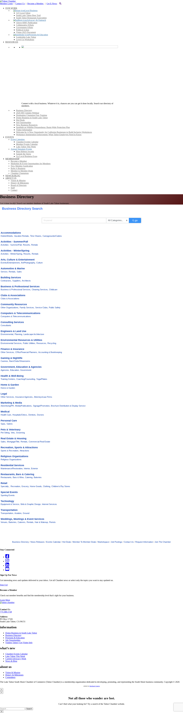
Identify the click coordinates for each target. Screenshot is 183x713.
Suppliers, (16, 281)
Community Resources (14, 304)
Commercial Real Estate (39, 441)
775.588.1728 (6, 612)
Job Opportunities (12, 640)
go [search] (136, 220)
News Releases (37, 542)
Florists (52, 522)
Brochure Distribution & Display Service (68, 406)
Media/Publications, (23, 406)
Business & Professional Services (20, 286)
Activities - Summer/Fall (14, 241)
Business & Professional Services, (16, 289)
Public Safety (54, 307)
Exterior (34, 468)
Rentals (34, 245)
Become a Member (35, 3)
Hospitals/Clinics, (20, 415)
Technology (7, 501)
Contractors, (6, 281)
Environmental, (7, 334)
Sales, (3, 441)
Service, (4, 272)
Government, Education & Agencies (21, 367)
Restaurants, (6, 477)
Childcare (53, 289)
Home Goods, (36, 486)
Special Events (9, 492)
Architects (26, 281)
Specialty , (5, 486)
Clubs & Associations (13, 295)
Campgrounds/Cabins (52, 236)
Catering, (29, 477)
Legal (4, 393)
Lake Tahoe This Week (15, 656)
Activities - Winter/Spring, (12, 254)
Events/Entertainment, (10, 263)
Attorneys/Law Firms (43, 397)
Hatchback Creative (94, 686)
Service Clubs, (41, 307)
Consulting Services (12, 322)
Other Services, (7, 352)
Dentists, (32, 415)
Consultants (6, 325)
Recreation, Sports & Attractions (19, 447)
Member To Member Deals (84, 542)
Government (25, 370)
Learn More (5, 600)
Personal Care (9, 420)
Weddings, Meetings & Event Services (22, 519)
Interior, (27, 468)
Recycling (51, 343)
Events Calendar (53, 542)
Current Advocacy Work (15, 659)
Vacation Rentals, (21, 236)
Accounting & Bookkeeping (50, 352)
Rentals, (12, 272)
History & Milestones (14, 675)
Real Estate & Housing (13, 438)
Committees (10, 677)
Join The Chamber (163, 542)
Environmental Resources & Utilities (21, 340)
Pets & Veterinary (10, 429)
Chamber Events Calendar (16, 654)
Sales (19, 272)
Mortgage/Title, (13, 441)
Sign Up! (4, 585)
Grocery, (25, 486)
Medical (5, 411)
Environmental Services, (11, 343)
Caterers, (22, 522)
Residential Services (12, 465)
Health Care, (6, 415)
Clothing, (47, 486)
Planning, (19, 334)
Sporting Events (8, 495)
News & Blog (11, 661)
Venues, (4, 522)
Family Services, (27, 307)
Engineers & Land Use (13, 331)
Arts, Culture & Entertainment (18, 259)
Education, (14, 370)
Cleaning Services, (40, 289)
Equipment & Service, (10, 504)
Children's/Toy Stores (60, 486)
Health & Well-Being (12, 376)
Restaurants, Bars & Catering (17, 474)
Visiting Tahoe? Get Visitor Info (18, 642)
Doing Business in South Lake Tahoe (21, 633)
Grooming (20, 432)
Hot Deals (66, 542)
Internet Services (49, 504)
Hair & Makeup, (41, 522)
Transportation (9, 510)
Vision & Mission (12, 672)
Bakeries (38, 477)
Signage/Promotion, (41, 406)
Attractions (24, 450)
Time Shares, (36, 236)
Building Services (11, 277)
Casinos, (4, 361)
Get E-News (51, 3)
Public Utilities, (29, 343)
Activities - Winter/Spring (15, 250)
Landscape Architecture (33, 334)
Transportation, (7, 513)
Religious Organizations (14, 456)
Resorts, (26, 245)
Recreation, (16, 486)
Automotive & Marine (13, 268)
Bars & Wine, (18, 477)
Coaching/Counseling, (26, 379)
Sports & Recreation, (10, 450)
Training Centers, (8, 379)
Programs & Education (15, 638)
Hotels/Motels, (7, 236)
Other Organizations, (10, 307)
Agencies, (5, 370)
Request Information (144, 542)
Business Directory (20, 542)
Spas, (3, 424)
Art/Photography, (28, 263)
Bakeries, (13, 522)
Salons (10, 424)
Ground (26, 513)
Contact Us (20, 3)
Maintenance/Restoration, (12, 468)
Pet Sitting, (5, 432)
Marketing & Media (11, 402)
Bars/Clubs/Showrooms (19, 361)
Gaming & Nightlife (11, 358)
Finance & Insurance (12, 349)
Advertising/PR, (7, 406)
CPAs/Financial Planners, (26, 352)
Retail (4, 483)
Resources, (41, 343)
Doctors (40, 415)
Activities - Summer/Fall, (11, 245)
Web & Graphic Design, (30, 504)
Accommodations (11, 232)
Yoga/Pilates (41, 379)
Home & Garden (10, 384)
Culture (39, 263)
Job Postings (116, 542)
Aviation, (18, 513)
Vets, (13, 432)
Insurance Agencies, (24, 397)
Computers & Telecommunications (20, 313)
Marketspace (103, 542)
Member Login (6, 3)
